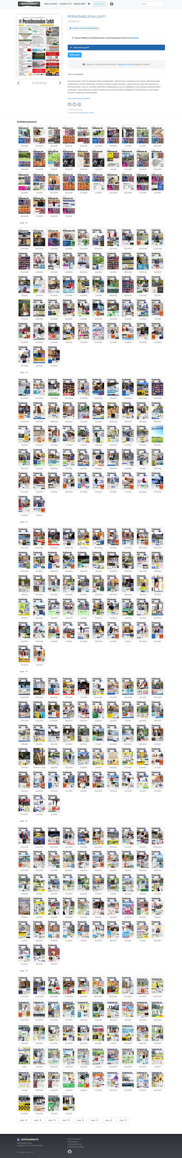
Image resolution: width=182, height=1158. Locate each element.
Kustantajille (74, 1144)
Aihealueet (80, 4)
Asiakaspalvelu (24, 1143)
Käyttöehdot (74, 1139)
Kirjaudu (99, 4)
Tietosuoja (73, 1142)
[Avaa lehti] (24, 134)
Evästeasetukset (76, 1147)
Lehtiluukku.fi (29, 1139)
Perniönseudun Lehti (85, 113)
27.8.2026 (134, 38)
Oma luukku (50, 4)
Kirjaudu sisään (125, 64)
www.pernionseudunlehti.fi (79, 98)
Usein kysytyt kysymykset (30, 1146)
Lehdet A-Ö (65, 4)
